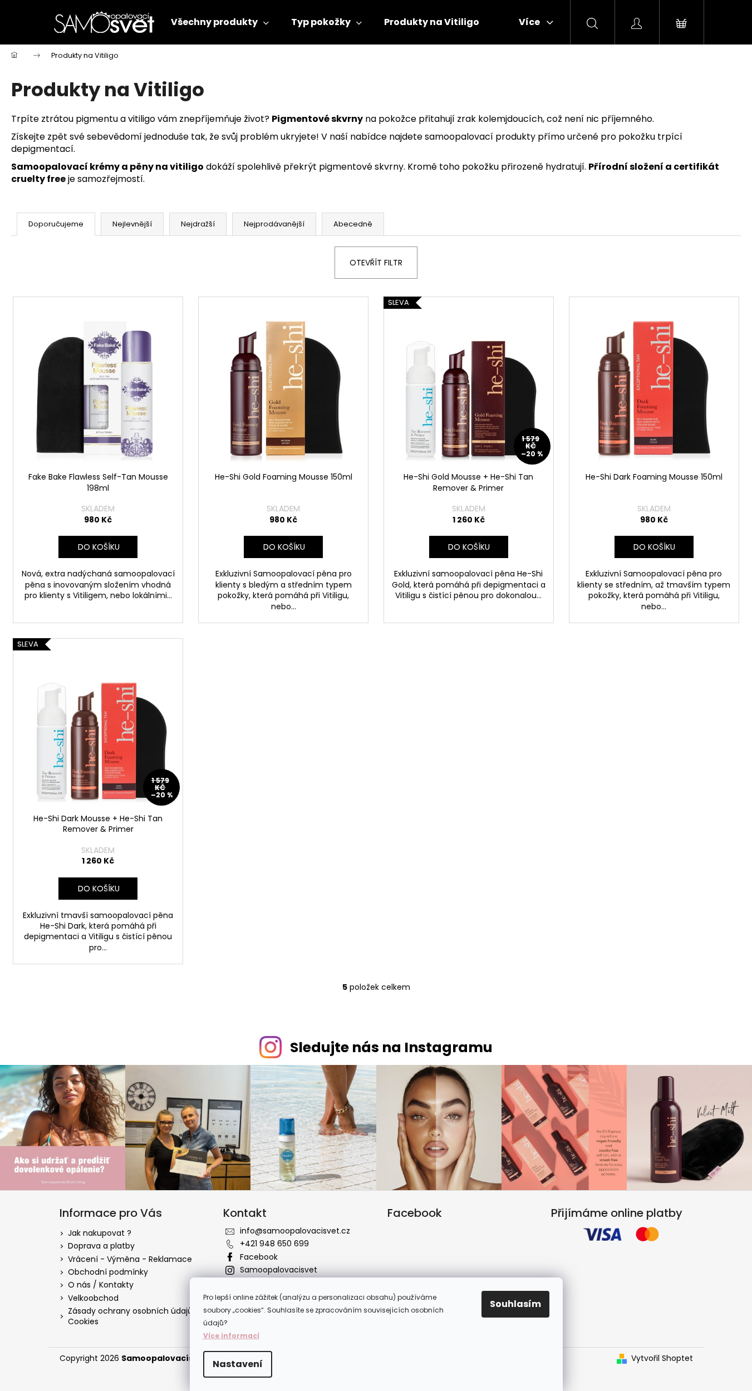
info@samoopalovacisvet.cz (295, 1230)
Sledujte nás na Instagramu (391, 1047)
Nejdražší (198, 224)
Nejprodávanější (274, 224)
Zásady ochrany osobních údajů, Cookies (131, 1316)
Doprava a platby (101, 1245)
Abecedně (352, 224)
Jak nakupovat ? (99, 1233)
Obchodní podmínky (108, 1271)
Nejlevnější (132, 224)
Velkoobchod (93, 1298)
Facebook (259, 1256)
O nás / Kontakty (101, 1284)
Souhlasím (515, 1304)
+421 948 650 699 (274, 1243)
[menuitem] (220, 22)
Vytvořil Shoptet (662, 1358)
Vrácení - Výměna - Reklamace (130, 1259)
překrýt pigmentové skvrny (343, 166)
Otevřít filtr (376, 262)
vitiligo (141, 118)
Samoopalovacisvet (278, 1269)
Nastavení (238, 1364)
